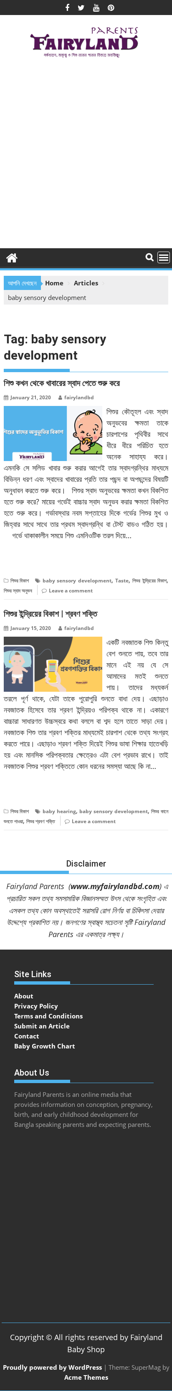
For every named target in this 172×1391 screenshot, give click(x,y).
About (23, 996)
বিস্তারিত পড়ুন (20, 561)
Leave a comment (71, 590)
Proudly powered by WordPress (52, 1367)
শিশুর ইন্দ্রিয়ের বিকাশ (149, 580)
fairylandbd (79, 397)
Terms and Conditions (48, 1016)
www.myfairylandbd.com (115, 886)
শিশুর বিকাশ (19, 580)
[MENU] (163, 257)
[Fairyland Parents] (12, 256)
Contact (26, 1036)
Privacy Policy (36, 1006)
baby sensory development (77, 580)
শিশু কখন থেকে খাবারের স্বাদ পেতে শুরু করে (62, 383)
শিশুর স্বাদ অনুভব (18, 590)
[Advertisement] (86, 156)
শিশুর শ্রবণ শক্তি (40, 821)
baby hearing (59, 811)
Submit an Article (42, 1026)
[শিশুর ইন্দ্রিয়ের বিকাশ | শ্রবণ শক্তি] (53, 642)
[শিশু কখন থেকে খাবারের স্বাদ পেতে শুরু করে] (53, 411)
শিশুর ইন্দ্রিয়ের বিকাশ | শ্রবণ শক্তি (50, 614)
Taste (122, 580)
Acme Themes (86, 1377)
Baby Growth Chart (44, 1046)
